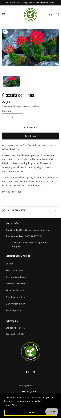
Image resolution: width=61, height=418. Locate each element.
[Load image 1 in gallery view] (11, 81)
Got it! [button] (30, 412)
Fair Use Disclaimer (16, 283)
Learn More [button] (11, 405)
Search (9, 263)
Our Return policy (15, 297)
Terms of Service (15, 290)
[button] (3, 14)
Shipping (16, 106)
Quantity (6, 111)
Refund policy (13, 310)
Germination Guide (16, 277)
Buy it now (30, 136)
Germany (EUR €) (29, 391)
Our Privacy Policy (16, 303)
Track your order (15, 270)
